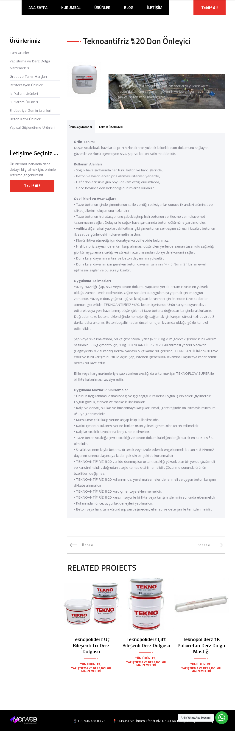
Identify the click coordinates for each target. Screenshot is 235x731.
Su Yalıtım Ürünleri (24, 102)
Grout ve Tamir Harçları (28, 76)
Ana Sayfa (38, 8)
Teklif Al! (209, 8)
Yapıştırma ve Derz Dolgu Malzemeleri (30, 64)
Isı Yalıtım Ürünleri (24, 93)
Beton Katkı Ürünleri (25, 119)
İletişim (154, 8)
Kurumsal (71, 8)
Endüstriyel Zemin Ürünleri (30, 110)
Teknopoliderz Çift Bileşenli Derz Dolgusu (146, 642)
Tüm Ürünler (19, 52)
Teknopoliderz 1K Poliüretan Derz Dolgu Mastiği (201, 645)
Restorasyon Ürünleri (26, 85)
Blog (128, 8)
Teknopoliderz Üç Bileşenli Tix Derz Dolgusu (91, 645)
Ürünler (102, 8)
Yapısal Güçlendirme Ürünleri (32, 127)
